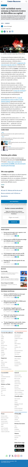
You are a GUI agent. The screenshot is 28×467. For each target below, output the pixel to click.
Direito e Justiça (4, 362)
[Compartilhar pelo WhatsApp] (18, 236)
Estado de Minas (18, 435)
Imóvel (17, 372)
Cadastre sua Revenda (5, 431)
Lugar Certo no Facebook (19, 390)
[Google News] (10, 32)
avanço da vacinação (19, 90)
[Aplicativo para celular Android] (19, 450)
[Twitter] (7, 32)
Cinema (2, 386)
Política (2, 338)
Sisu (15, 348)
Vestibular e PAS (18, 347)
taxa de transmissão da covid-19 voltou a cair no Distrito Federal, (12, 99)
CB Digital (3, 363)
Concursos (18, 356)
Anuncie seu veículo (4, 417)
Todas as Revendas (4, 429)
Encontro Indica (17, 431)
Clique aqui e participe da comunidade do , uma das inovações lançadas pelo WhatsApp (13, 163)
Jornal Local (17, 417)
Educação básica (18, 335)
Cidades (2, 336)
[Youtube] (18, 456)
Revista (16, 427)
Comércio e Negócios (18, 410)
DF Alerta (16, 416)
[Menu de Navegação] (2, 1)
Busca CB (3, 365)
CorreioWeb (4, 372)
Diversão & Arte (4, 345)
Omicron (17, 193)
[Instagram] (15, 456)
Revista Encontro (20, 423)
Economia (3, 341)
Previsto (16, 360)
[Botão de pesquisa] (26, 1)
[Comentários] (12, 32)
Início (2, 23)
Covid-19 (4, 190)
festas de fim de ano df (15, 190)
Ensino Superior (17, 336)
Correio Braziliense (7, 332)
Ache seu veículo (4, 416)
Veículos (16, 402)
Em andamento (17, 362)
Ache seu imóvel (18, 375)
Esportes (2, 347)
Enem (16, 341)
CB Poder (16, 419)
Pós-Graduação (17, 352)
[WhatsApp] (2, 32)
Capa (2, 335)
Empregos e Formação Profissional (19, 404)
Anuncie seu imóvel (18, 376)
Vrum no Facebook (4, 428)
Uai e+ (16, 439)
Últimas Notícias (18, 343)
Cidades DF (7, 23)
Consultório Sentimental (5, 376)
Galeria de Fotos (18, 388)
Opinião (2, 350)
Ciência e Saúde (4, 348)
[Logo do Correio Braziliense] (14, 1)
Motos (2, 426)
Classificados (18, 396)
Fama (2, 375)
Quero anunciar (17, 398)
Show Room (17, 385)
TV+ (2, 393)
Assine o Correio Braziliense (6, 369)
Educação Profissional (19, 350)
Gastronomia (3, 378)
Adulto (16, 406)
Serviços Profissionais (19, 408)
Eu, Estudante (19, 332)
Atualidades (17, 429)
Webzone (3, 380)
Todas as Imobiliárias (18, 392)
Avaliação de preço (4, 423)
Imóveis (16, 400)
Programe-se (3, 388)
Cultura (16, 345)
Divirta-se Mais (5, 384)
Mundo (2, 343)
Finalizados (17, 365)
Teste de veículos (4, 421)
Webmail (2, 381)
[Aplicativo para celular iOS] (19, 446)
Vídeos (2, 424)
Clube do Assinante (4, 367)
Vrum (2, 413)
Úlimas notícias (17, 381)
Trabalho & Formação (18, 338)
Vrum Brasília (17, 421)
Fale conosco (17, 354)
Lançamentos (17, 380)
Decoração (17, 387)
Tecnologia (3, 354)
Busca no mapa (17, 378)
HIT (1, 391)
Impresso (4, 358)
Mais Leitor (3, 395)
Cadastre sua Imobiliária (19, 394)
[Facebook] (5, 32)
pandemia (5, 196)
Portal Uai (16, 437)
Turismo (2, 355)
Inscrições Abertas (18, 363)
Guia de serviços (18, 383)
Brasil (2, 340)
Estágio (16, 340)
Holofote (2, 352)
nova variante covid (8, 193)
